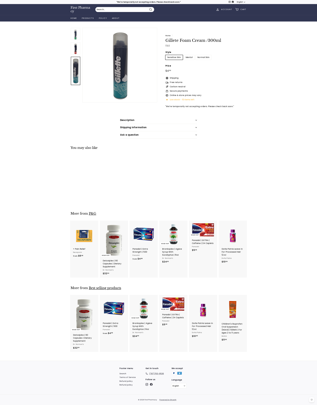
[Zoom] (119, 65)
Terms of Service (127, 377)
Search (122, 373)
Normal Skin (203, 57)
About (115, 18)
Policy (103, 18)
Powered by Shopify (167, 400)
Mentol (189, 57)
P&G (167, 45)
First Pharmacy (80, 9)
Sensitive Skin (174, 57)
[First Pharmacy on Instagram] (146, 384)
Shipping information (133, 127)
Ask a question (129, 134)
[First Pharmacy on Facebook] (151, 384)
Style (168, 52)
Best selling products (105, 288)
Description (127, 120)
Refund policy (125, 381)
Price (168, 65)
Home (74, 18)
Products (88, 18)
